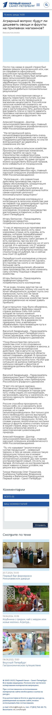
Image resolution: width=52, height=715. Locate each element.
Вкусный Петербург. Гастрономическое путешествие (22, 664)
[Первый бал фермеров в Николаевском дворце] (26, 555)
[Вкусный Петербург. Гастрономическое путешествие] (26, 642)
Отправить (40, 525)
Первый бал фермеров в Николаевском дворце (17, 577)
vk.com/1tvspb (19, 710)
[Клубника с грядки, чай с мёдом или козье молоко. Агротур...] (26, 599)
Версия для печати (11, 32)
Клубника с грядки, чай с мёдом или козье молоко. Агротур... (24, 620)
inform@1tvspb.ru (17, 707)
